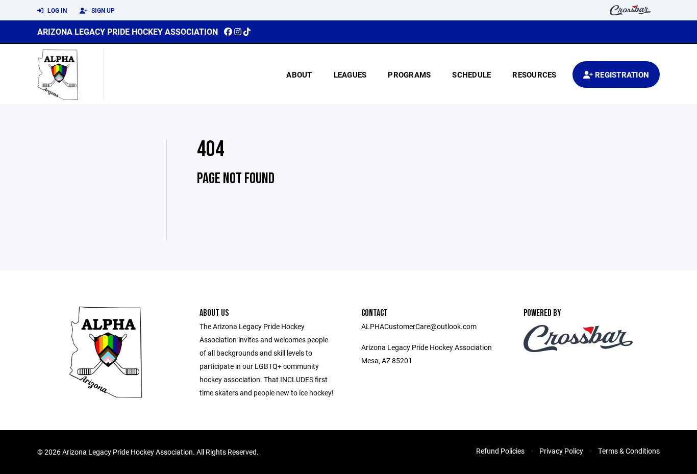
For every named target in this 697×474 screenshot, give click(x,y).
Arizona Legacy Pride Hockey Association (127, 31)
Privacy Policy (561, 451)
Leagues (350, 74)
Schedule (471, 74)
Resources (534, 74)
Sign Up (102, 10)
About (299, 74)
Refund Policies (500, 451)
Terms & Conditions (629, 451)
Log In (56, 10)
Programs (409, 74)
